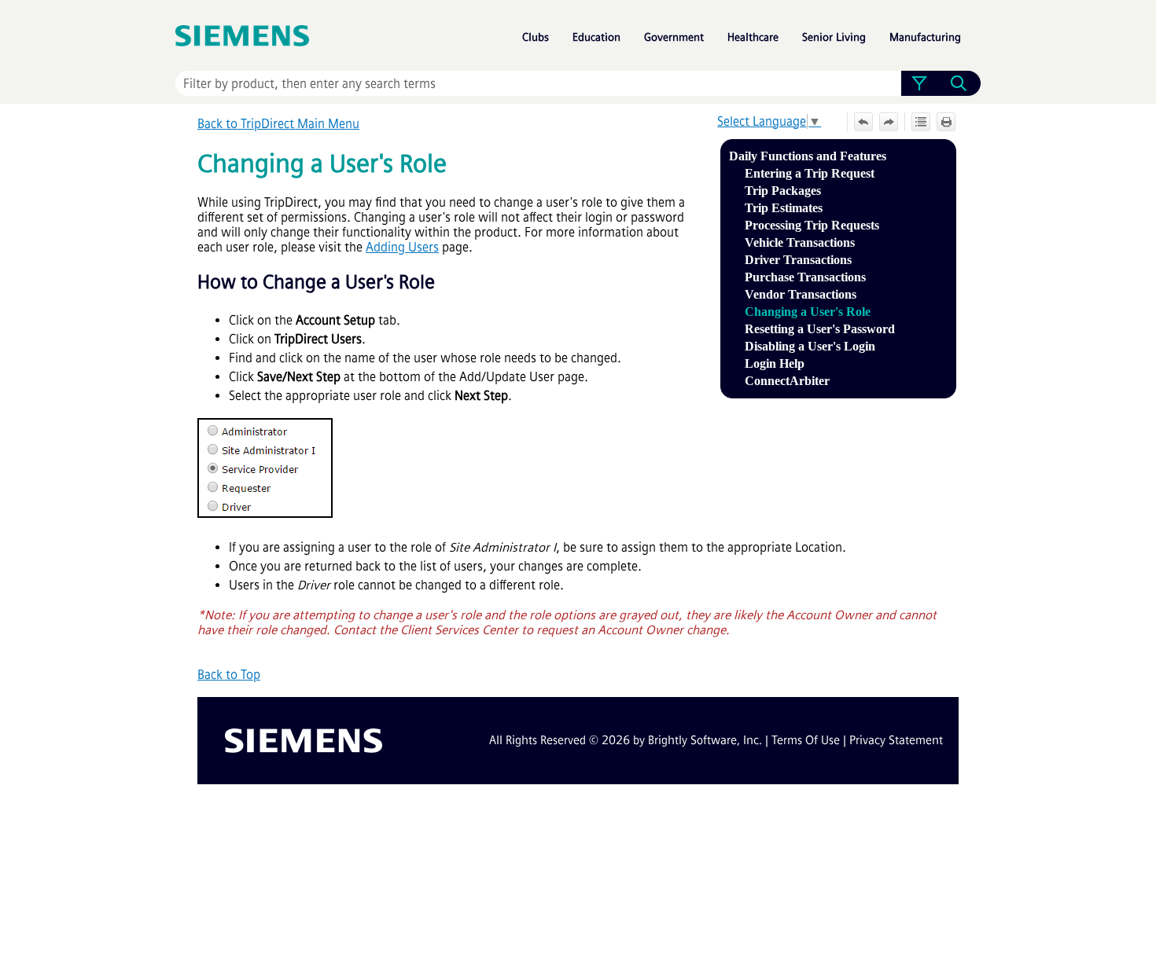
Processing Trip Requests (812, 225)
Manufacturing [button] (925, 37)
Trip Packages (783, 190)
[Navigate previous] (863, 121)
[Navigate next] (888, 121)
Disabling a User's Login (810, 346)
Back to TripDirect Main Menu (278, 123)
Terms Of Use (805, 740)
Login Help (774, 363)
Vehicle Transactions (800, 242)
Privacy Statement (896, 740)
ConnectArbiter (787, 380)
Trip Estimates (784, 208)
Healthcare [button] (753, 37)
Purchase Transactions (805, 277)
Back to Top (228, 674)
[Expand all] (920, 121)
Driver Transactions (798, 259)
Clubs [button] (535, 37)
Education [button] (596, 37)
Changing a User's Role (808, 311)
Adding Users (402, 247)
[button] (919, 83)
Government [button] (674, 37)
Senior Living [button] (834, 37)
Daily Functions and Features (807, 156)
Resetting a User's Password (820, 329)
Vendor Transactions (800, 294)
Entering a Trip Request (809, 173)
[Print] (946, 121)
